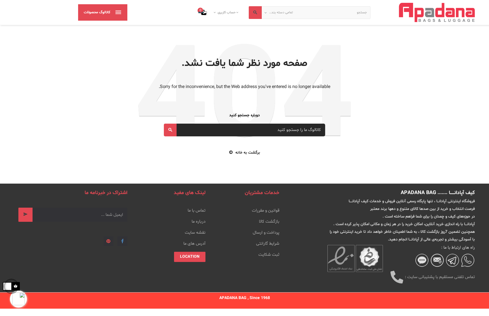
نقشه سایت (195, 233)
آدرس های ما (194, 244)
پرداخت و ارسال (266, 233)
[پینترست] (108, 241)
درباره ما (198, 222)
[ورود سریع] (237, 12)
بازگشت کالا (269, 222)
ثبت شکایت (268, 255)
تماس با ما (196, 211)
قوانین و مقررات (265, 211)
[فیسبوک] (122, 241)
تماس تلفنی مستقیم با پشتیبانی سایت (441, 277)
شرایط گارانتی (267, 244)
